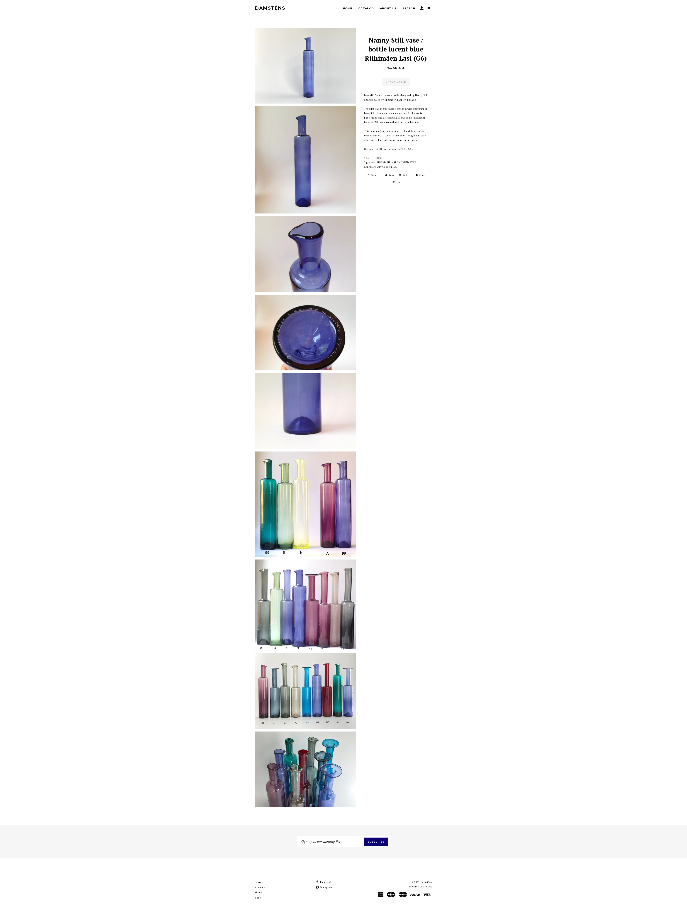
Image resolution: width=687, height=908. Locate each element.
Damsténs (270, 8)
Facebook (325, 882)
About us (388, 8)
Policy (258, 897)
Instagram (326, 887)
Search (409, 8)
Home (347, 8)
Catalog (366, 8)
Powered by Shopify (420, 886)
